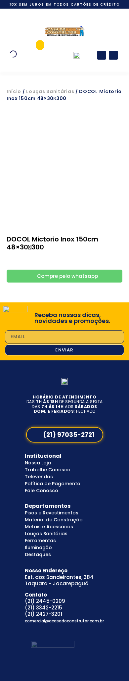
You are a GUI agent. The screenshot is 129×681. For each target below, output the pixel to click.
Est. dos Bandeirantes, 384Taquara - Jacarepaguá (59, 577)
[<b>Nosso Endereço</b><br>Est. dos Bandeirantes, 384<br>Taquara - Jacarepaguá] (17, 569)
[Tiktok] (54, 631)
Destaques (38, 554)
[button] (40, 45)
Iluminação (38, 547)
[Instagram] (113, 55)
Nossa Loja (38, 462)
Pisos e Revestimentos (51, 512)
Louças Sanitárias (50, 91)
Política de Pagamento (52, 483)
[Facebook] (101, 55)
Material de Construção (54, 519)
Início (14, 91)
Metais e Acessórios (49, 526)
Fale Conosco (41, 490)
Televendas (39, 476)
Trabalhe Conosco (47, 469)
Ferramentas (40, 540)
